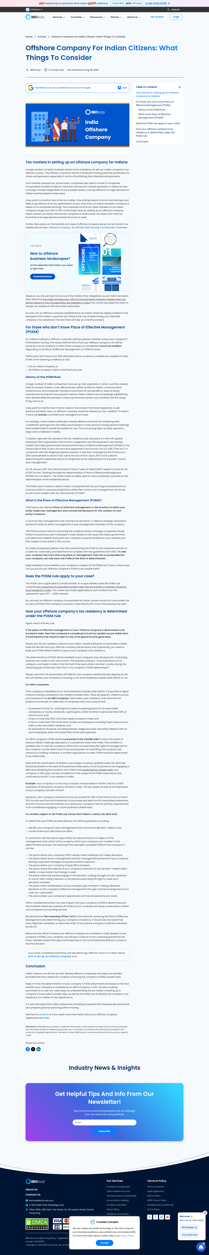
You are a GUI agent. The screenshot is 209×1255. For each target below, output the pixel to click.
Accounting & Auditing (118, 1200)
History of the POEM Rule (151, 110)
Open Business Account (118, 1191)
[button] (35, 10)
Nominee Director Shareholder (121, 1196)
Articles (42, 36)
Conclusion (142, 141)
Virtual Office (113, 1210)
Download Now (43, 276)
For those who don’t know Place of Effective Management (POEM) (155, 103)
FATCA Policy (153, 1210)
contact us (45, 1014)
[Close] (205, 1213)
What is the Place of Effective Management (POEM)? (154, 116)
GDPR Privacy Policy (156, 1200)
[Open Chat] (201, 1247)
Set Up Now (157, 16)
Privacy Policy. (127, 1236)
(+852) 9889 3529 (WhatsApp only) (46, 1205)
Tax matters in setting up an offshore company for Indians (157, 94)
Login (176, 16)
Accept (104, 1242)
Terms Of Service (155, 1187)
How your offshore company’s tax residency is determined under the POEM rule (155, 132)
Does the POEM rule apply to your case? (158, 123)
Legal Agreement (155, 1191)
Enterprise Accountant (118, 1214)
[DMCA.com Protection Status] (37, 1224)
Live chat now (189, 1235)
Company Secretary (117, 1205)
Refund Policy (154, 1196)
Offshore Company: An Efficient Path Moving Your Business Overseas (87, 227)
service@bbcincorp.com (41, 1201)
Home (29, 36)
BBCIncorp (35, 69)
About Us (31, 1189)
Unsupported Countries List (160, 1205)
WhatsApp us (189, 1227)
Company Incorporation (118, 1187)
